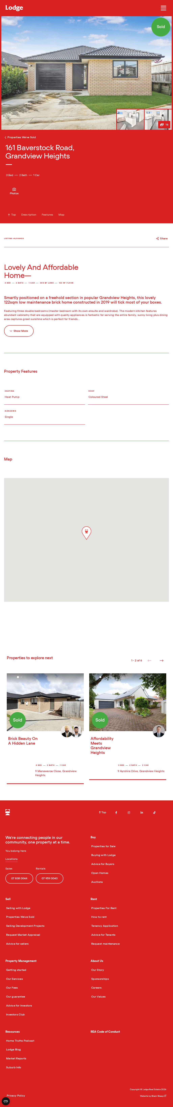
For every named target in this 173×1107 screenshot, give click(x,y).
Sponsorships (100, 979)
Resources (12, 1031)
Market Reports (15, 1058)
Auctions (97, 882)
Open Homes (99, 873)
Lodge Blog (13, 1049)
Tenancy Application (104, 926)
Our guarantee (15, 996)
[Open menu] (163, 8)
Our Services (14, 979)
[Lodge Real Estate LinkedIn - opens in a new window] (142, 813)
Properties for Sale (103, 846)
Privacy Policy (16, 1095)
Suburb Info (13, 1067)
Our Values (98, 996)
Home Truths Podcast (19, 1040)
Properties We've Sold (19, 917)
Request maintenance (105, 943)
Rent (94, 899)
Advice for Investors (18, 1005)
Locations (11, 859)
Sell (8, 899)
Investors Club (15, 1014)
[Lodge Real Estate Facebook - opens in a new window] (116, 813)
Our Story (97, 970)
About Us (97, 961)
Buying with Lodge (103, 855)
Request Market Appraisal (22, 935)
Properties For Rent (103, 908)
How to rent (99, 917)
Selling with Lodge (17, 908)
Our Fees (11, 987)
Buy (93, 837)
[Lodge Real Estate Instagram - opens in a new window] (129, 813)
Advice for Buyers (102, 864)
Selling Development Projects (24, 926)
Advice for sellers (17, 943)
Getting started (15, 970)
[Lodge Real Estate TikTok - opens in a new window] (154, 813)
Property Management (20, 961)
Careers (96, 987)
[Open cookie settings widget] (6, 1101)
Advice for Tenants (103, 935)
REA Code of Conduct (105, 1031)
